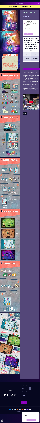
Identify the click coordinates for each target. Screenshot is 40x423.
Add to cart (28, 33)
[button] (1, 3)
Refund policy (10, 390)
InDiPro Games (21, 411)
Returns (10, 387)
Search (2, 387)
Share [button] (25, 113)
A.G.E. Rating (6, 387)
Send (24, 402)
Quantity (24, 63)
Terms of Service (15, 387)
